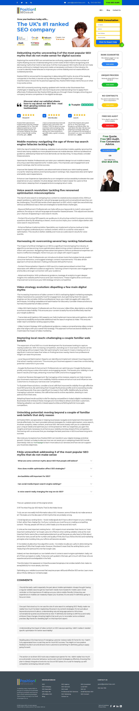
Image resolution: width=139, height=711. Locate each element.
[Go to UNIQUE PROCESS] (110, 85)
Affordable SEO (47, 694)
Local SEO (84, 686)
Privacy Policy (102, 707)
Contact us (64, 696)
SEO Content (85, 694)
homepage (38, 443)
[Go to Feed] (31, 2)
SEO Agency (65, 684)
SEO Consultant (86, 684)
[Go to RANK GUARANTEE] (110, 64)
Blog (108, 10)
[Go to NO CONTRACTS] (110, 105)
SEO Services (65, 686)
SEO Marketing (66, 694)
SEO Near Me (46, 691)
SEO (101, 10)
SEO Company (46, 686)
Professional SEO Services (69, 691)
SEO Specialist (46, 689)
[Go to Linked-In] (26, 2)
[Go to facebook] (17, 2)
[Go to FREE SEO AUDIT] (110, 126)
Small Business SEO (87, 691)
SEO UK (83, 689)
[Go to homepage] (26, 10)
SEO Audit (64, 689)
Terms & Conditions (104, 705)
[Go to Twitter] (22, 2)
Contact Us (117, 10)
